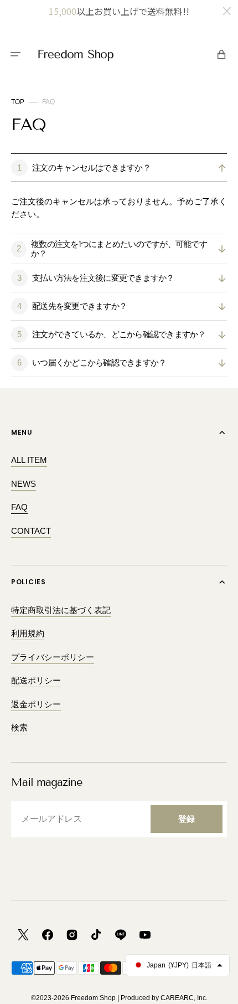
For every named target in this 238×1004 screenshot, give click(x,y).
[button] (15, 54)
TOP (17, 102)
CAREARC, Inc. (184, 998)
